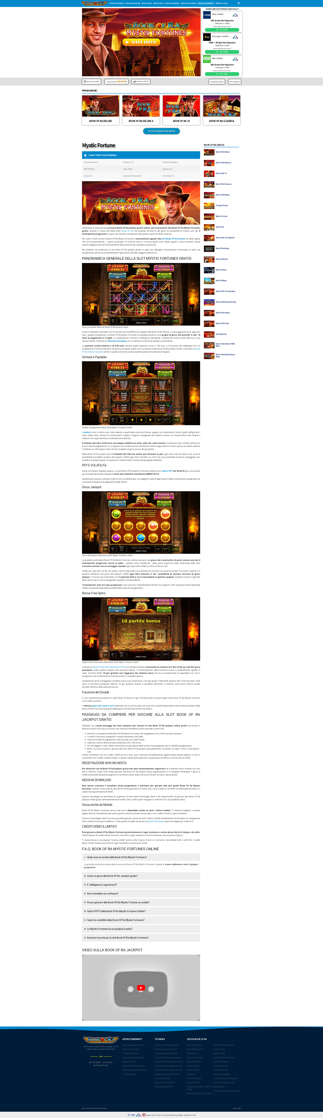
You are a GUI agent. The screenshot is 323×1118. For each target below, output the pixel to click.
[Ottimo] (126, 81)
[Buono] (124, 81)
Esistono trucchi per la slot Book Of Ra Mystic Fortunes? (118, 937)
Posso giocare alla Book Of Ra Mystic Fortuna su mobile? (118, 902)
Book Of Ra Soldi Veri (130, 1049)
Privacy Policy (237, 1108)
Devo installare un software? (102, 893)
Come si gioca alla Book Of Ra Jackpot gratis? (112, 875)
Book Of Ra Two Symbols (225, 291)
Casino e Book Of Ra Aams (133, 1058)
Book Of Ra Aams (156, 821)
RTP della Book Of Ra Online (166, 1049)
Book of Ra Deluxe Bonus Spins (199, 1093)
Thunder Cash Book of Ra (224, 1083)
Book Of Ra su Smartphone (133, 1066)
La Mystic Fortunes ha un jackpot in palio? (109, 928)
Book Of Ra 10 (158, 3)
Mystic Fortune (221, 216)
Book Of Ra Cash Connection (225, 1078)
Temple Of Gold (221, 3)
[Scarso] (118, 81)
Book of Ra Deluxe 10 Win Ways (226, 1091)
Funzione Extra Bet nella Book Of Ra (169, 1062)
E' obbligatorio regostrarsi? (102, 884)
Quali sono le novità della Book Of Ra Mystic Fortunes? (117, 857)
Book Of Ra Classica (189, 3)
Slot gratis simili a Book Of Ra (134, 1070)
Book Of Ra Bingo (222, 248)
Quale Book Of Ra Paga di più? (167, 1045)
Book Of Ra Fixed (222, 323)
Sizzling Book (221, 334)
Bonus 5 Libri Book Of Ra (164, 1083)
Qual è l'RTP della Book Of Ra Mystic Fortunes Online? (116, 911)
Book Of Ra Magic (172, 3)
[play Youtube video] (141, 988)
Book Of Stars (221, 270)
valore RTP (167, 471)
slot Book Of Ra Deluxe (173, 238)
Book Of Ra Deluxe (132, 3)
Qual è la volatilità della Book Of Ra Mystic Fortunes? (115, 920)
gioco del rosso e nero (103, 705)
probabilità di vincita (190, 1115)
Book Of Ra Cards (221, 1070)
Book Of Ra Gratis (117, 3)
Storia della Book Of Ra (164, 1087)
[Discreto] (122, 81)
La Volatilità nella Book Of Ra (166, 1053)
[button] (239, 3)
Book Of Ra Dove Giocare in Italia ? (168, 1058)
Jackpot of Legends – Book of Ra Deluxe (200, 1088)
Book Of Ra (127, 230)
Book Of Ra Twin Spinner (225, 238)
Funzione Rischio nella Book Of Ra (168, 1070)
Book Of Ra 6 (147, 3)
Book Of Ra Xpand (223, 313)
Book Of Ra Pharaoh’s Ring (226, 302)
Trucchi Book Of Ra (130, 1053)
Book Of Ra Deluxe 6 (141, 121)
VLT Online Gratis (129, 1074)
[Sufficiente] (120, 81)
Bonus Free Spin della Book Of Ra (110, 667)
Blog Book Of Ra (129, 1062)
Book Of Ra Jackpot (206, 3)
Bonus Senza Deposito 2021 (133, 1045)
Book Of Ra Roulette (222, 1074)
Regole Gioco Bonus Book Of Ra (168, 1074)
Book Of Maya (221, 281)
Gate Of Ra (220, 227)
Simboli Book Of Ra (162, 1078)
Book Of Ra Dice (222, 259)
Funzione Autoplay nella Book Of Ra (169, 1066)
